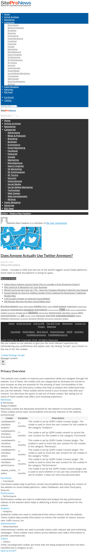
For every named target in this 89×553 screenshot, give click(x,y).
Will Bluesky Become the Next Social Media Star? (27, 301)
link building (19, 313)
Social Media (13, 70)
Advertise (8, 89)
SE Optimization (15, 60)
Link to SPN (38, 323)
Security (11, 65)
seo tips (33, 316)
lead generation (11, 313)
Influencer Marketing (81, 310)
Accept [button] (21, 355)
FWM (62, 309)
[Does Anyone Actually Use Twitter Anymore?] (21, 248)
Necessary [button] (6, 399)
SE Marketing (14, 57)
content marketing (59, 307)
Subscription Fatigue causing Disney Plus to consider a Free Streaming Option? (42, 284)
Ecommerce (13, 35)
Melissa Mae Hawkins (10, 264)
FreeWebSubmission (36, 334)
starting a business (14, 319)
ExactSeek (15, 331)
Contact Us (80, 323)
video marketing (33, 319)
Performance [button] (7, 493)
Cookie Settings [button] (9, 355)
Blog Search (42, 331)
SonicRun (78, 331)
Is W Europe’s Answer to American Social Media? (27, 298)
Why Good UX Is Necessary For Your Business (25, 287)
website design (58, 319)
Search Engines (15, 54)
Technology (13, 76)
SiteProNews (29, 331)
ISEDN (69, 331)
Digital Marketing (16, 310)
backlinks (21, 307)
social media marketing (65, 315)
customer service (82, 307)
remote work (74, 313)
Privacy (41, 326)
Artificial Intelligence (10, 307)
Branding (12, 30)
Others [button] (4, 538)
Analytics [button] (5, 508)
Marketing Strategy (55, 313)
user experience (24, 319)
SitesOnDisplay (57, 331)
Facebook (12, 41)
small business (40, 316)
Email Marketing (15, 38)
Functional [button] (6, 478)
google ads (73, 310)
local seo (25, 313)
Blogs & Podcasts (16, 27)
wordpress (65, 319)
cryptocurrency (72, 307)
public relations (66, 313)
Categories (9, 22)
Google (11, 46)
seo (22, 315)
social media (50, 316)
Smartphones (14, 68)
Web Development (16, 81)
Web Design (13, 78)
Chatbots (50, 307)
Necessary (8, 402)
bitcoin (26, 307)
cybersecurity (5, 310)
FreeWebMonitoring (57, 334)
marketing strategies (43, 313)
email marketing (40, 310)
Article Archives (11, 17)
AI (2, 306)
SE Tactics (12, 62)
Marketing (13, 49)
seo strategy (28, 316)
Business (12, 33)
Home (7, 14)
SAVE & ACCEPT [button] (9, 550)
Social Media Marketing (19, 73)
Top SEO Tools (53, 323)
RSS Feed (8, 92)
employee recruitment (53, 310)
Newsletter (9, 19)
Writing (11, 84)
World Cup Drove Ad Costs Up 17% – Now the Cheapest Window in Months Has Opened (46, 290)
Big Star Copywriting (56, 223)
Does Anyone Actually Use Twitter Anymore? (37, 255)
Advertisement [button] (8, 523)
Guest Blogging (11, 86)
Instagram (4, 313)
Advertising (13, 25)
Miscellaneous (14, 52)
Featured (12, 44)
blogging (30, 307)
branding (37, 306)
